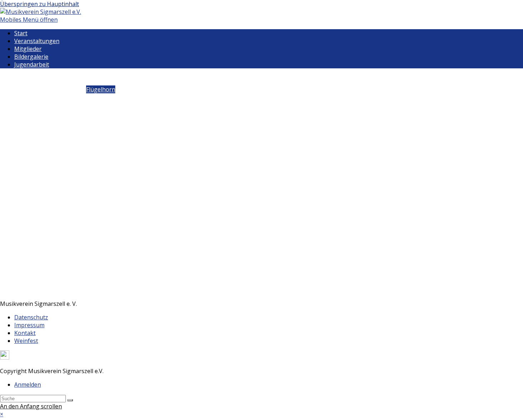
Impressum (29, 325)
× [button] (1, 414)
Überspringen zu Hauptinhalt (39, 4)
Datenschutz (31, 317)
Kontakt (25, 333)
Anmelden (27, 384)
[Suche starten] (70, 400)
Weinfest (26, 341)
